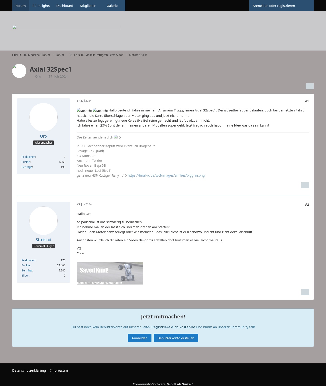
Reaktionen (28, 157)
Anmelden (139, 338)
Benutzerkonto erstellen (176, 338)
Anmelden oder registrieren (274, 5)
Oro (38, 76)
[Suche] (306, 5)
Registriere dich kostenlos (173, 327)
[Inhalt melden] (305, 185)
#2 (307, 204)
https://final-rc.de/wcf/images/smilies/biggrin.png (166, 175)
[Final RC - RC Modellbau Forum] (163, 33)
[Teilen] (310, 86)
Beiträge (27, 167)
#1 (307, 101)
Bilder (25, 275)
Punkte (26, 162)
